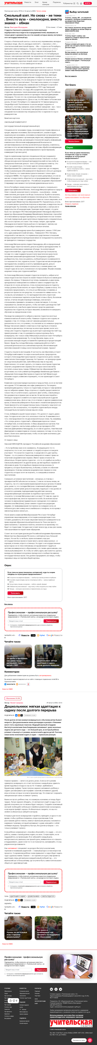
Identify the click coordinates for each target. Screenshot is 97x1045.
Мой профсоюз (24, 1011)
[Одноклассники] (19, 715)
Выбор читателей (79, 11)
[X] (21, 715)
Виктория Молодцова (18, 27)
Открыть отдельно (71, 204)
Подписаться (51, 621)
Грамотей (7, 1009)
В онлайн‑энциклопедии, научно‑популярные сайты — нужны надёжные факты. (32, 581)
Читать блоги (73, 141)
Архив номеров (45, 3)
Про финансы (8, 1011)
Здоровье (7, 1014)
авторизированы (45, 675)
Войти (87, 3)
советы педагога (47, 896)
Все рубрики (7, 1018)
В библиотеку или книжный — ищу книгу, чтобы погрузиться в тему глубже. (33, 586)
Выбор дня (7, 1002)
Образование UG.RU (12, 656)
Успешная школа (24, 991)
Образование (8, 991)
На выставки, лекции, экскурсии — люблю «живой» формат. (28, 584)
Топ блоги (70, 84)
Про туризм (7, 1005)
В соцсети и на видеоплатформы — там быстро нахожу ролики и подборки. (32, 577)
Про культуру (8, 995)
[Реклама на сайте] (89, 1040)
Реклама (37, 993)
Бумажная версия (24, 1021)
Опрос (69, 147)
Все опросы (8, 604)
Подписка (57, 2)
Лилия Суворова (16, 703)
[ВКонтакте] (16, 715)
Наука (6, 993)
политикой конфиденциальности (27, 625)
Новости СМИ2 (7, 689)
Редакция (37, 991)
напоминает (13, 848)
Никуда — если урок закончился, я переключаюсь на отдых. (28, 589)
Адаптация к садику (18, 896)
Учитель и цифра (9, 1016)
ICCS (36, 999)
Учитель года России (25, 998)
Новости (27, 2)
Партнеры (37, 995)
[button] (10, 684)
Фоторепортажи (40, 1001)
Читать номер (41, 11)
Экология (7, 1000)
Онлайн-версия (24, 1023)
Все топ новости (71, 76)
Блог (37, 2)
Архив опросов (70, 206)
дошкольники (33, 896)
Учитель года (8, 1007)
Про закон (7, 998)
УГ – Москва (23, 1009)
